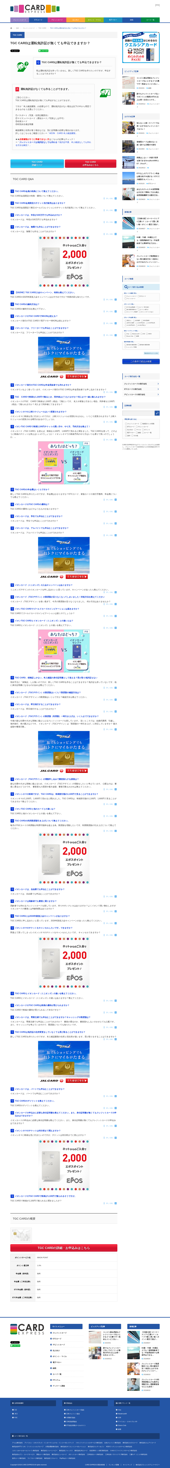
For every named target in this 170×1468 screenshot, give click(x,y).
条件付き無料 (130, 322)
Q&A (128, 436)
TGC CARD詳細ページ (37, 163)
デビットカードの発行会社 (134, 394)
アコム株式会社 (17, 1443)
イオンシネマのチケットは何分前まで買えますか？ (38, 1131)
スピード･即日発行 (144, 307)
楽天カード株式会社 (19, 1458)
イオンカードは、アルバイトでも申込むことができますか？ (42, 528)
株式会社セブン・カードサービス (23, 1454)
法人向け (75, 20)
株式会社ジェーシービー (49, 1450)
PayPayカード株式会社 (67, 1458)
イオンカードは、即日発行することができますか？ (38, 704)
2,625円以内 (141, 322)
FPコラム (56, 1380)
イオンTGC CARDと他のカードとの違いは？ (35, 809)
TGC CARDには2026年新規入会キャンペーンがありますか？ (42, 916)
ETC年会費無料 (131, 307)
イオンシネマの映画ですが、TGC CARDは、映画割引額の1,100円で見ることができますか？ (56, 794)
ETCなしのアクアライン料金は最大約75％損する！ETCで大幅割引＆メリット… (148, 176)
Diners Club (130, 336)
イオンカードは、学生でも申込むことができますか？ (39, 516)
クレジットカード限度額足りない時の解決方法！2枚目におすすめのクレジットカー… (148, 259)
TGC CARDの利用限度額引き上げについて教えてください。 (42, 821)
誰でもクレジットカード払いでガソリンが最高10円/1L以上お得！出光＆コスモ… (148, 97)
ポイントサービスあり (147, 312)
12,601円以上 (142, 325)
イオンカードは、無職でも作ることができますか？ (38, 227)
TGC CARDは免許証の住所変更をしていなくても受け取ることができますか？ (50, 1032)
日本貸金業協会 (71, 1421)
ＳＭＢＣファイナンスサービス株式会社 (123, 1450)
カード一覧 (150, 20)
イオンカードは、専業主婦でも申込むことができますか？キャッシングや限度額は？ (53, 1017)
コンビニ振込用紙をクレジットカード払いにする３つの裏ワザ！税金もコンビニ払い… (148, 81)
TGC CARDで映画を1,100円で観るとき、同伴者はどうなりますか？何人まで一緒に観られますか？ (60, 397)
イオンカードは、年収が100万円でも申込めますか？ (38, 215)
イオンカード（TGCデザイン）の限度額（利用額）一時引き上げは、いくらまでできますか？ (57, 716)
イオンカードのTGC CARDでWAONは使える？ (36, 316)
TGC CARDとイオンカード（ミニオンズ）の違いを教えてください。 (46, 993)
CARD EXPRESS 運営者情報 (95, 1465)
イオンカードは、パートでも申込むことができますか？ (40, 1089)
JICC (16, 1414)
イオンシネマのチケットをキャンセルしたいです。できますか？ (44, 928)
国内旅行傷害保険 (145, 344)
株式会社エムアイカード (148, 1443)
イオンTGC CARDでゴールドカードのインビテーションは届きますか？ (47, 609)
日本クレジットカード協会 (75, 1410)
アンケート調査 (59, 1386)
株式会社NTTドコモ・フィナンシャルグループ (27, 1446)
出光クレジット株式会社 (112, 1443)
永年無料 (137, 320)
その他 (136, 436)
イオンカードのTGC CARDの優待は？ (32, 504)
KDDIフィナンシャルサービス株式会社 (119, 1446)
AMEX (150, 333)
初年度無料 (146, 320)
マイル (138, 430)
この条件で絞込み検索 (141, 361)
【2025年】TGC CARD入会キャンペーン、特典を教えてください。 (45, 292)
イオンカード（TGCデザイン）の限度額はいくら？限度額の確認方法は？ (48, 692)
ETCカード (38, 20)
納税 (131, 20)
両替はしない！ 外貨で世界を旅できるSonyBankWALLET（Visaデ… (148, 161)
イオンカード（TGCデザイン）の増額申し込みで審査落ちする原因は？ (47, 779)
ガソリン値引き (144, 309)
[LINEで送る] (43, 51)
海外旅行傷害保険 (132, 344)
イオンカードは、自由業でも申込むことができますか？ (40, 889)
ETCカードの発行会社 (133, 389)
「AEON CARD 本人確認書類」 (62, 133)
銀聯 (137, 336)
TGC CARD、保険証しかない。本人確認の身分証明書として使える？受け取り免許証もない (56, 678)
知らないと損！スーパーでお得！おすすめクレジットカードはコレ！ (148, 126)
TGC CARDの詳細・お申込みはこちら (64, 1248)
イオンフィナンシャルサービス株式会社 (89, 1443)
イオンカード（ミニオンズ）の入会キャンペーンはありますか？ (44, 585)
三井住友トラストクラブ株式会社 (116, 1454)
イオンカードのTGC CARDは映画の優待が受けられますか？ (42, 1005)
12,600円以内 (131, 325)
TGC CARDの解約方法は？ (27, 304)
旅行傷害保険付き (132, 309)
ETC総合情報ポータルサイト (76, 1425)
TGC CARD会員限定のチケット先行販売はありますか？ (40, 203)
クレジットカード (19, 20)
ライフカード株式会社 (35, 1458)
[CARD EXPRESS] (34, 9)
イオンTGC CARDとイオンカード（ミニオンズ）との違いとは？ (44, 621)
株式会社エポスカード (130, 1443)
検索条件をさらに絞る (152, 353)
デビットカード (57, 20)
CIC (15, 1410)
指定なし (129, 320)
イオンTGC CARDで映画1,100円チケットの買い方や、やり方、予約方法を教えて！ (52, 426)
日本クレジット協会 (73, 1414)
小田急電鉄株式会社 (52, 1446)
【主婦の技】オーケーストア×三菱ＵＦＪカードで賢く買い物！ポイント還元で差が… (148, 221)
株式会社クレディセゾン (96, 1446)
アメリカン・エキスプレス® (127, 1421)
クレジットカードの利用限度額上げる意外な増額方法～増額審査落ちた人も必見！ (150, 1383)
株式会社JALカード (81, 1450)
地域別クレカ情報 (148, 424)
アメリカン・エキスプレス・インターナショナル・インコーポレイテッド (49, 1443)
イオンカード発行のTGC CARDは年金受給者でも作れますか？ (43, 385)
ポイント (147, 430)
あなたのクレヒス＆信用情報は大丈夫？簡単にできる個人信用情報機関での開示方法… (148, 192)
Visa (128, 333)
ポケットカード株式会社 (77, 1454)
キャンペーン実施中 (132, 312)
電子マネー (113, 20)
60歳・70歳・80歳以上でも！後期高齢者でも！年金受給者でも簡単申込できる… (148, 240)
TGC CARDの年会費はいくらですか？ (32, 489)
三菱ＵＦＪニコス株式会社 (138, 1454)
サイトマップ (127, 1465)
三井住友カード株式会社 (95, 1454)
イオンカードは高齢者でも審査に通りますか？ (36, 901)
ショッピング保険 (132, 347)
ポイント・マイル (94, 20)
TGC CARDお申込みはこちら (91, 163)
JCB (144, 333)
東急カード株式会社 (43, 1454)
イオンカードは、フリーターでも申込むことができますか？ (42, 328)
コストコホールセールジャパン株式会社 (25, 1450)
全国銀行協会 (70, 1417)
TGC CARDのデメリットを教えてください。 (35, 1101)
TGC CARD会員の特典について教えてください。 (37, 191)
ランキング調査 (114, 1465)
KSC (16, 1417)
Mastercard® (136, 333)
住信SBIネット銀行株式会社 (98, 1450)
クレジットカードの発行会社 (135, 384)
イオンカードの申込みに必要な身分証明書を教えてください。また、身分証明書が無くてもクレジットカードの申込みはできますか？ (65, 1114)
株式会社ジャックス (66, 1450)
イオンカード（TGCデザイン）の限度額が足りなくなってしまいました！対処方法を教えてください (60, 597)
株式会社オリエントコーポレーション (73, 1446)
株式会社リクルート (51, 1458)
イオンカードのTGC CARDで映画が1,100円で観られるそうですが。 (45, 1196)
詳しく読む (109, 198)
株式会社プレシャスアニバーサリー (148, 1465)
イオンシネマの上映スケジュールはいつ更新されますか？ (41, 412)
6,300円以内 (151, 322)
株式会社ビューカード (59, 1454)
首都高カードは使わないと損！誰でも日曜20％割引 (147, 143)
